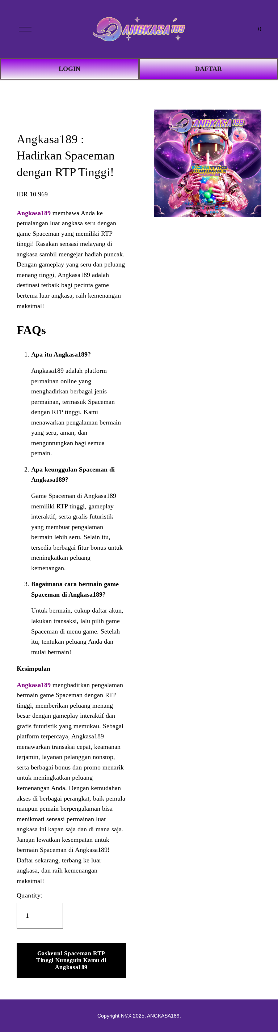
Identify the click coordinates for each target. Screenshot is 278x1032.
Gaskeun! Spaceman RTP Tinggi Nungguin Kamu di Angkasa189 (71, 960)
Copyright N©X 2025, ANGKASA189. (139, 1016)
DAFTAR (208, 68)
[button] (71, 960)
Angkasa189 (34, 213)
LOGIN (69, 68)
